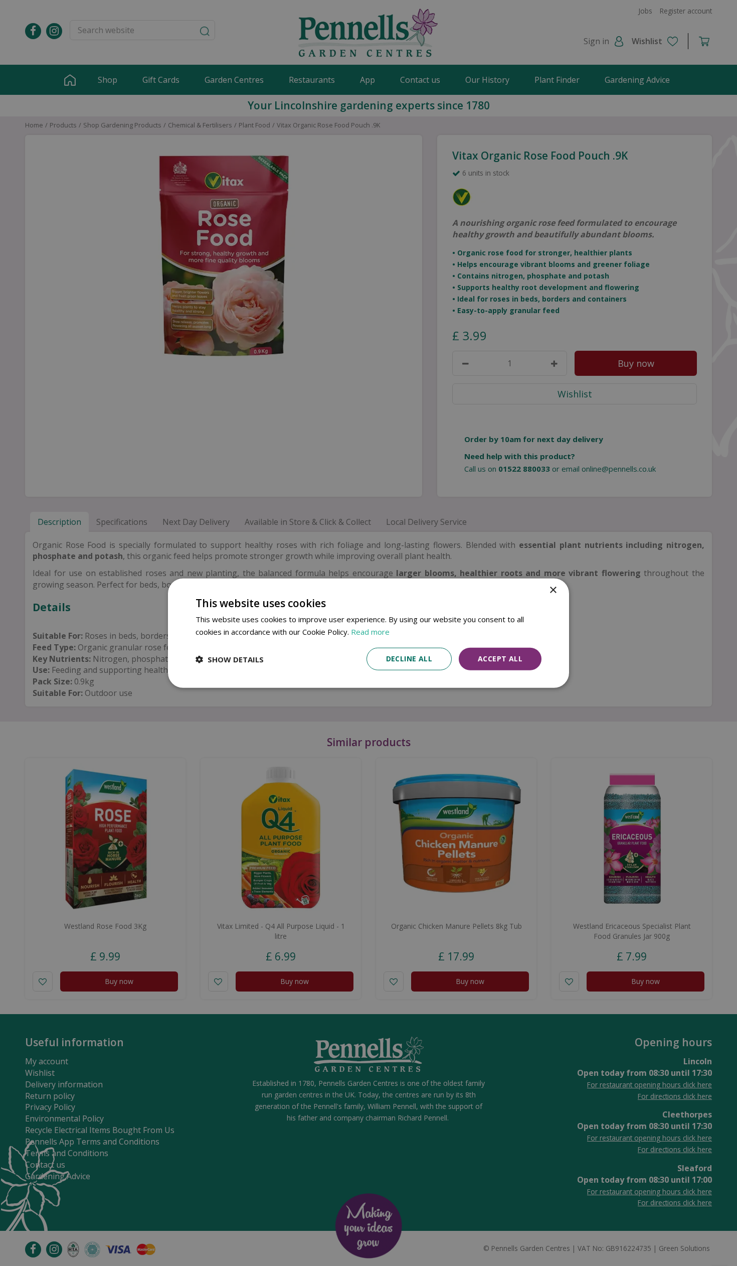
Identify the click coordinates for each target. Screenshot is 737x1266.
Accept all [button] (500, 658)
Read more (370, 631)
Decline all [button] (409, 658)
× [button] (553, 590)
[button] (230, 658)
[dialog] (368, 633)
